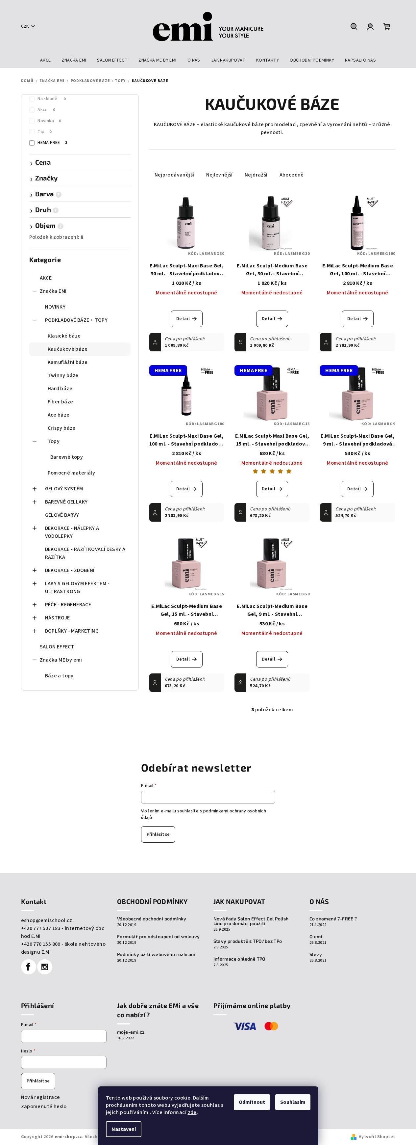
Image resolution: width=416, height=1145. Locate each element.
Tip (44, 131)
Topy (54, 441)
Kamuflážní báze (68, 362)
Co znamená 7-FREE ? (333, 918)
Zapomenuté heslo (44, 1106)
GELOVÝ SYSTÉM (64, 488)
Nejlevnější (219, 174)
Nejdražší (256, 174)
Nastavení (123, 1129)
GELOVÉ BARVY (62, 515)
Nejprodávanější (174, 174)
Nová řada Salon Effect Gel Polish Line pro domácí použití (251, 921)
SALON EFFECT (57, 646)
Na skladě (51, 98)
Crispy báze (62, 428)
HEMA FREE (52, 142)
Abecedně (292, 174)
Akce (46, 109)
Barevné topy (66, 457)
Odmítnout (252, 1102)
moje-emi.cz (130, 1032)
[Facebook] (28, 966)
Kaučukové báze (68, 349)
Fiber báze (60, 401)
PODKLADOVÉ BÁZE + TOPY (76, 320)
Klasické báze (64, 336)
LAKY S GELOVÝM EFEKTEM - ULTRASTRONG (77, 587)
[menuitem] (45, 60)
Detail (183, 318)
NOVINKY (55, 307)
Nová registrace (40, 1097)
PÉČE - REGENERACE (68, 604)
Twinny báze (63, 375)
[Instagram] (44, 966)
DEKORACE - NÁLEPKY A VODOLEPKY (72, 532)
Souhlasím (293, 1102)
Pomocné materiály (71, 473)
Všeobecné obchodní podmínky (151, 918)
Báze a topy (59, 675)
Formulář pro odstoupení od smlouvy (158, 936)
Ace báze (59, 415)
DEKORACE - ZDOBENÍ (70, 570)
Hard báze (60, 388)
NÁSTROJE (57, 617)
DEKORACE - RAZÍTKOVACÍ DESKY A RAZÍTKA (85, 553)
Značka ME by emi (61, 660)
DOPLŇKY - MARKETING (72, 631)
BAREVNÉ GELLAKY (66, 501)
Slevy (315, 954)
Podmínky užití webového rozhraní (156, 954)
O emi (315, 936)
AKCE (46, 278)
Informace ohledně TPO (239, 959)
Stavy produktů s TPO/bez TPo (247, 941)
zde (192, 1112)
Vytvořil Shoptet (377, 1136)
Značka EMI (53, 291)
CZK (25, 26)
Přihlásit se (158, 834)
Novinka (49, 121)
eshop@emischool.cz (46, 920)
